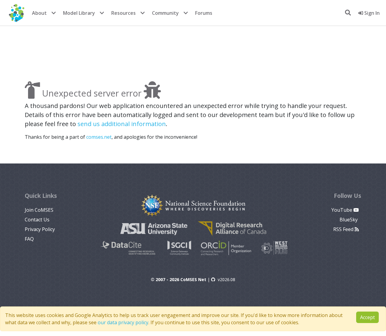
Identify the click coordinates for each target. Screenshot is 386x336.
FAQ (29, 239)
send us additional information (122, 124)
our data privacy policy (123, 322)
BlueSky (349, 219)
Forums (203, 13)
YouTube (342, 210)
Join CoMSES (39, 210)
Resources (123, 13)
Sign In (371, 13)
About (39, 13)
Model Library (79, 13)
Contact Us (37, 219)
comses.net (99, 137)
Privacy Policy (40, 229)
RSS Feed (344, 229)
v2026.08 (226, 279)
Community (165, 13)
